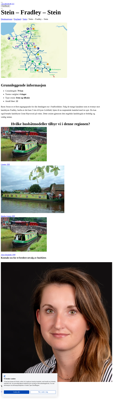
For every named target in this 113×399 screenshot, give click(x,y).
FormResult (5, 6)
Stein (25, 19)
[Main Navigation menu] (2, 2)
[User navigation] (2, 8)
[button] (7, 4)
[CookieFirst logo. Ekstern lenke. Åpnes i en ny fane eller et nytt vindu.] (5, 376)
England (17, 19)
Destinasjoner (6, 19)
